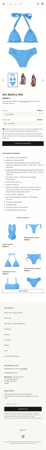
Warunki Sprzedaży (18, 441)
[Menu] (3, 3)
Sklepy (6, 345)
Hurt (6, 351)
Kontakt (7, 340)
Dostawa (7, 329)
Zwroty (7, 334)
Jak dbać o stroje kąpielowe (14, 324)
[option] (13, 80)
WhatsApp (23, 368)
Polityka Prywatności (30, 441)
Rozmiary (7, 318)
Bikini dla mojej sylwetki (13, 313)
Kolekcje (38, 441)
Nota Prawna (8, 441)
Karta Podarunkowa (11, 356)
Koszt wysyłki (24, 101)
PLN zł (22, 430)
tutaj (40, 418)
